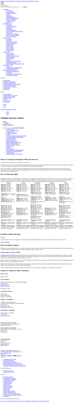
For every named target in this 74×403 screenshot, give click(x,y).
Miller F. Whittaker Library (9, 85)
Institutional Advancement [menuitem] (12, 69)
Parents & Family (7, 98)
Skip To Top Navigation (6, 1)
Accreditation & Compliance (10, 86)
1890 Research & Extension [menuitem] (12, 71)
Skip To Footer (35, 1)
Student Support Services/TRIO (8, 255)
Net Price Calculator (8, 386)
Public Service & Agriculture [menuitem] (10, 70)
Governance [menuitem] (9, 39)
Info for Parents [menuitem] (9, 47)
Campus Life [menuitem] (6, 52)
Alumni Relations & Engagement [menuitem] (14, 67)
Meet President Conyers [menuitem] (11, 41)
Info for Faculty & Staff (8, 372)
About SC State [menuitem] (7, 38)
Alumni (5, 99)
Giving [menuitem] (8, 66)
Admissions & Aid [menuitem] (7, 23)
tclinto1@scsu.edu (5, 284)
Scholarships (6, 396)
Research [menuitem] (8, 22)
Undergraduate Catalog (8, 380)
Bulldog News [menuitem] (9, 45)
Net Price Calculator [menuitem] (11, 30)
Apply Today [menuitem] (9, 32)
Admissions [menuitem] (9, 25)
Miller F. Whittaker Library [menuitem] (12, 18)
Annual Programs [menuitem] (10, 49)
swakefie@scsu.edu (5, 306)
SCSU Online (6, 80)
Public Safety (6, 89)
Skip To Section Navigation (25, 1)
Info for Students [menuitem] (10, 58)
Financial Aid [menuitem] (9, 27)
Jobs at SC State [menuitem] (10, 48)
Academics (6, 122)
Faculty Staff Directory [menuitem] (11, 43)
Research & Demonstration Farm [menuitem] (13, 74)
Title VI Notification (27, 401)
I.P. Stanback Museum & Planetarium (12, 84)
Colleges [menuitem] (8, 14)
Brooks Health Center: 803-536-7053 (12, 363)
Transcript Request (7, 383)
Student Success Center (8, 128)
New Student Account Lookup (10, 95)
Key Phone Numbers (8, 376)
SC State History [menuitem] (10, 44)
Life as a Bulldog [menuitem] (10, 53)
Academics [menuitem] (6, 9)
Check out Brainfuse (5, 242)
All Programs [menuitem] (9, 10)
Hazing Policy (6, 389)
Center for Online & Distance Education (12, 395)
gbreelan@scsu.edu (5, 315)
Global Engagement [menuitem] (10, 17)
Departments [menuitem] (9, 16)
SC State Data (6, 88)
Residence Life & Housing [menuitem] (12, 34)
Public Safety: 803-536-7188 (10, 362)
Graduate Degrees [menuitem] (10, 12)
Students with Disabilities (9, 96)
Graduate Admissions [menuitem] (11, 26)
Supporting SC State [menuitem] (8, 65)
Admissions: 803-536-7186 (9, 359)
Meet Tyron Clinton (5, 286)
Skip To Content (15, 1)
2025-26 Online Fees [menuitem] (11, 36)
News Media (6, 102)
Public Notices (35, 401)
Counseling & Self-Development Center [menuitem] (15, 63)
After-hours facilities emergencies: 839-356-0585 (14, 365)
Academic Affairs (7, 124)
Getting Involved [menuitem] (10, 54)
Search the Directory (8, 370)
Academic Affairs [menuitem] (10, 21)
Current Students (7, 94)
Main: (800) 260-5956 (6, 353)
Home (4, 121)
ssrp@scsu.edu (4, 331)
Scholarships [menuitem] (9, 28)
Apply (4, 104)
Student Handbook (7, 387)
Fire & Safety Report (44, 401)
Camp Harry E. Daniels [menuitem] (11, 75)
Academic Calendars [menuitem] (11, 19)
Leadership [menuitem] (8, 40)
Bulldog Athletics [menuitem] (10, 57)
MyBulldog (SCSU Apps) (9, 81)
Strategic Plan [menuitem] (9, 50)
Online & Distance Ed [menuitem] (11, 13)
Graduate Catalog (7, 382)
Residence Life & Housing (9, 82)
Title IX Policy (6, 388)
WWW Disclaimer (9, 401)
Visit (4, 105)
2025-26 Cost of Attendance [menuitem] (12, 35)
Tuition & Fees (6, 384)
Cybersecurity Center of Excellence (11, 393)
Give (4, 107)
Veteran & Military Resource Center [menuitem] (14, 31)
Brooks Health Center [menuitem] (11, 62)
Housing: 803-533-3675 (8, 360)
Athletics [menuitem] (8, 59)
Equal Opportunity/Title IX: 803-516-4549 (13, 364)
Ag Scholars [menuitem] (9, 72)
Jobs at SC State (17, 401)
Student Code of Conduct (9, 391)
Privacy (2, 401)
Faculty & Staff (6, 100)
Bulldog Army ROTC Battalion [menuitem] (13, 61)
